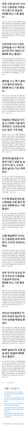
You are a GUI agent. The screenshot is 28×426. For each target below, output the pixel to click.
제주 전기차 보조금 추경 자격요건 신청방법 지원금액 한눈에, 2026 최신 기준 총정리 (13, 279)
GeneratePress (21, 424)
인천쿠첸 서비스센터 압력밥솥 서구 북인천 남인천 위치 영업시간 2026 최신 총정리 (14, 399)
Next (13, 382)
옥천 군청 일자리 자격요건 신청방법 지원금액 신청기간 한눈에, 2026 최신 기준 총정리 (13, 10)
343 (8, 382)
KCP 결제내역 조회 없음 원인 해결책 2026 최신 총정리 (13, 353)
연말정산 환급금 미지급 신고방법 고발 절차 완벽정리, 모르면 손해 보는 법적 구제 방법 (14, 409)
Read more (5, 37)
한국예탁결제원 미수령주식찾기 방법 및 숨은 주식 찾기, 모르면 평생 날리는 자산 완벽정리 (13, 165)
